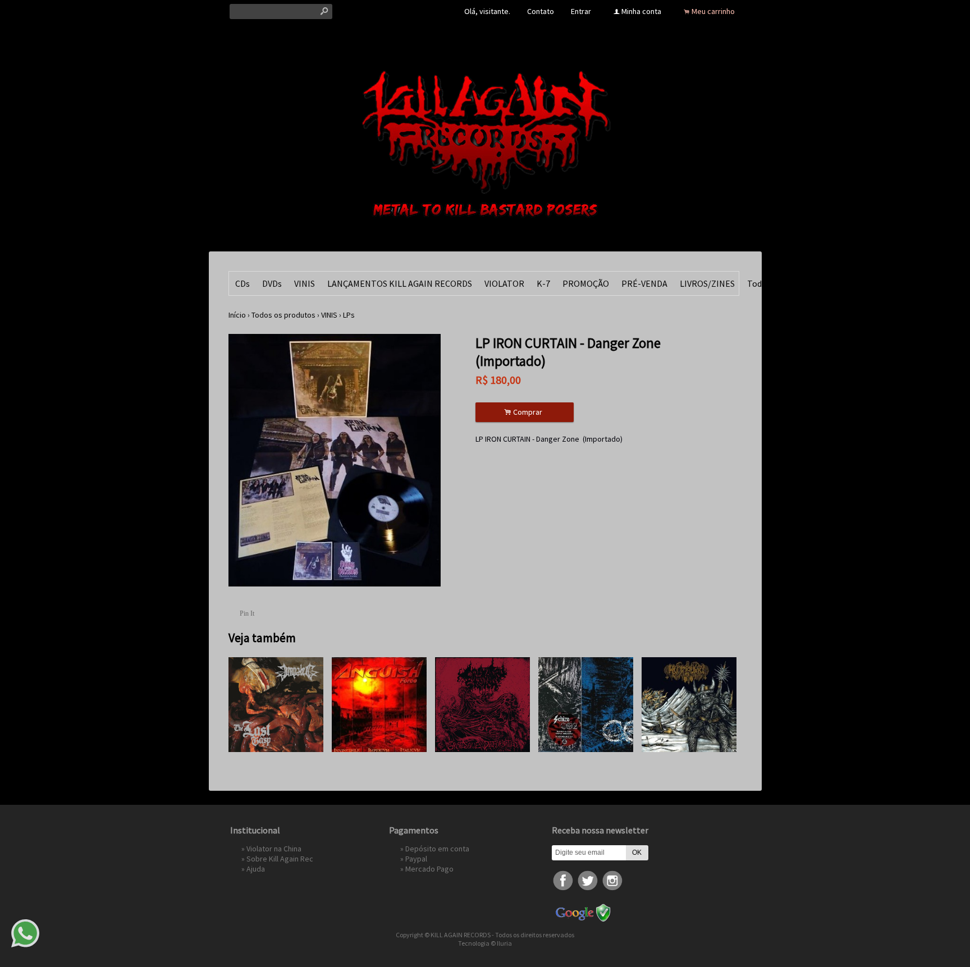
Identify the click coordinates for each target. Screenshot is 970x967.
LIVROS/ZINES (707, 283)
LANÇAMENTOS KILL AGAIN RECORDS (399, 283)
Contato (540, 11)
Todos (759, 283)
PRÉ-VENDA (644, 283)
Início (237, 315)
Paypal (416, 859)
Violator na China (273, 849)
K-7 (543, 283)
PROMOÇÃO (585, 283)
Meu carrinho (713, 11)
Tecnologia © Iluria (485, 943)
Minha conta (641, 11)
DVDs (272, 283)
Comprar (525, 412)
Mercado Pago (429, 869)
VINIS (304, 283)
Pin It (247, 613)
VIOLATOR (504, 283)
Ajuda (255, 869)
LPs (349, 315)
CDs (242, 283)
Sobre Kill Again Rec (279, 859)
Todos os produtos (283, 315)
